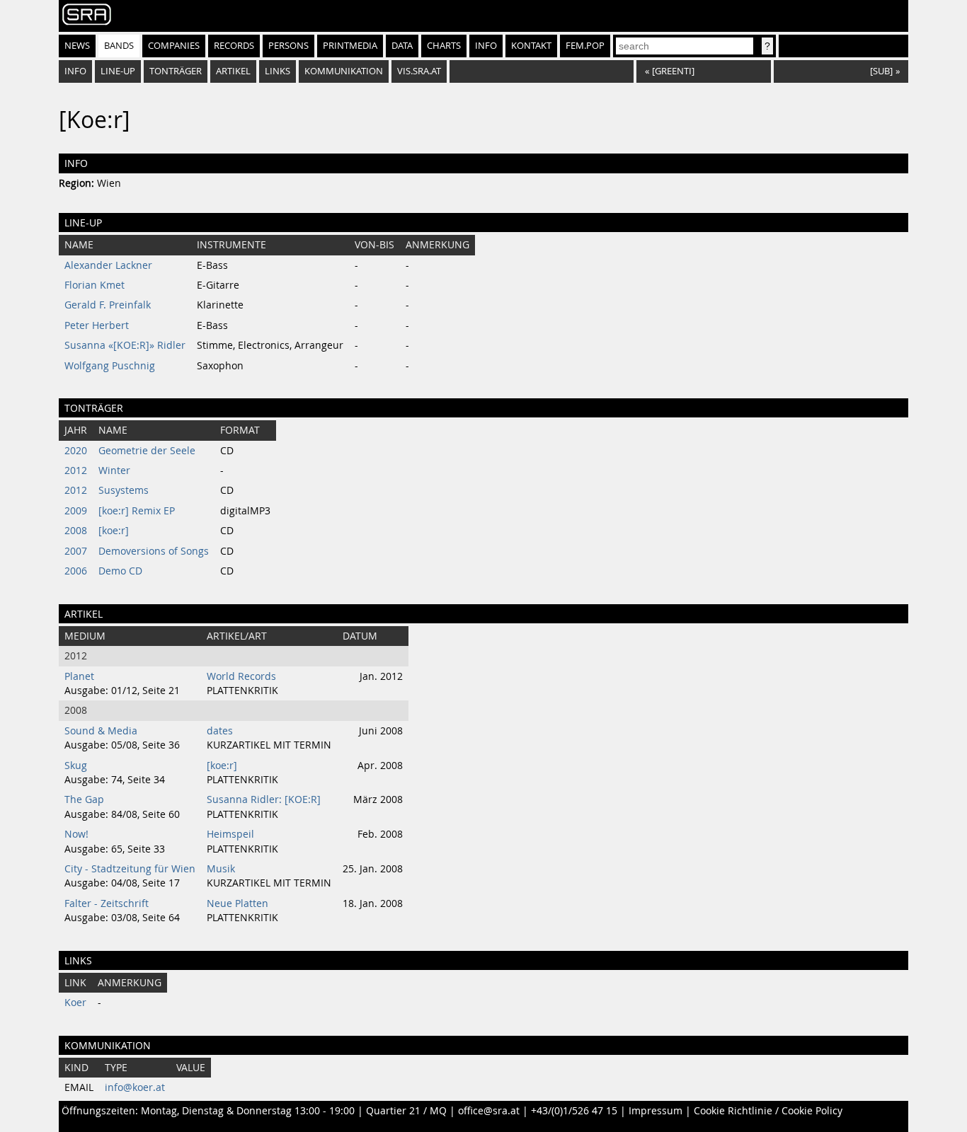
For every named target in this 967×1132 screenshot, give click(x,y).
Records (234, 46)
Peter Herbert (96, 325)
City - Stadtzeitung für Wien (129, 868)
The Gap (84, 799)
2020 (75, 450)
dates (220, 730)
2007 (75, 551)
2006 (75, 571)
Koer (75, 1002)
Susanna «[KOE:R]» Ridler (124, 345)
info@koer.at (135, 1087)
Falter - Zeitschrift (106, 903)
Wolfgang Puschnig (109, 365)
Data (402, 46)
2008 (75, 530)
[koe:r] (113, 530)
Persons (288, 46)
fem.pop (585, 46)
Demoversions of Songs (153, 551)
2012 (75, 470)
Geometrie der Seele (146, 450)
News (77, 46)
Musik (221, 868)
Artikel (233, 71)
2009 (75, 510)
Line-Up (118, 71)
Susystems (123, 490)
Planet (79, 676)
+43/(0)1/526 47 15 (574, 1110)
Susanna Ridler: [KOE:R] (264, 799)
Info (486, 46)
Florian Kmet (94, 285)
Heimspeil (230, 834)
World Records (241, 676)
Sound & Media (100, 730)
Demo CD (120, 571)
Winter (114, 470)
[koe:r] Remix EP (136, 510)
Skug (75, 765)
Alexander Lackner (108, 265)
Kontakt (531, 46)
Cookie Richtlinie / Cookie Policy (768, 1110)
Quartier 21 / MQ (406, 1110)
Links (277, 71)
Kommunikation (343, 71)
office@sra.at (489, 1110)
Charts (444, 46)
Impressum (655, 1110)
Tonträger (175, 71)
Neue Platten (237, 903)
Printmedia (350, 46)
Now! (76, 834)
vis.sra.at (419, 71)
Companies (174, 46)
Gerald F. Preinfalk (107, 305)
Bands (119, 46)
